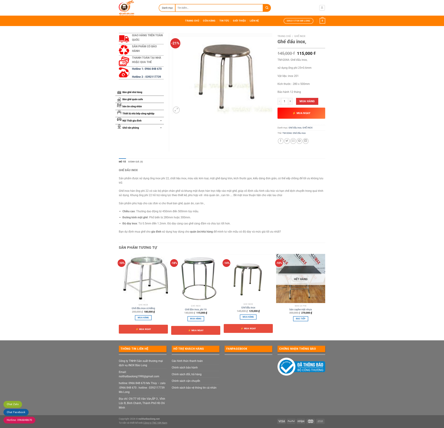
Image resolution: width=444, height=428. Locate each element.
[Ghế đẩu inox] (248, 277)
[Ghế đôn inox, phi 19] (195, 278)
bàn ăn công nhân (132, 106)
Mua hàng (307, 101)
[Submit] (267, 8)
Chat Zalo (13, 404)
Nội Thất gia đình (132, 120)
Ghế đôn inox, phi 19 (196, 309)
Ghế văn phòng (130, 127)
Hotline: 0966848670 (19, 420)
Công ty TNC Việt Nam (155, 422)
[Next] (325, 297)
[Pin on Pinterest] (299, 141)
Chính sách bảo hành (185, 367)
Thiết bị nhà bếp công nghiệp (138, 113)
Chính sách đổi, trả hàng (187, 374)
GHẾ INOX (299, 36)
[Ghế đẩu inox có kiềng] (143, 278)
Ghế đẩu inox (295, 127)
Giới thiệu (239, 20)
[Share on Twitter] (287, 141)
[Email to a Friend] (293, 141)
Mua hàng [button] (143, 317)
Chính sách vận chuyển (186, 381)
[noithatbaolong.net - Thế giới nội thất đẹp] (136, 8)
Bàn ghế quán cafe (132, 99)
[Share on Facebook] (281, 141)
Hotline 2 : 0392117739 (146, 76)
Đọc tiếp (301, 318)
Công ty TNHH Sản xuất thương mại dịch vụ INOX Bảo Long (141, 363)
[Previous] (119, 297)
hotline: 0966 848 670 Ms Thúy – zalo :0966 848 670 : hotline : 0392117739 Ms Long (142, 387)
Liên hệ (254, 20)
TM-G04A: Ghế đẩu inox (294, 133)
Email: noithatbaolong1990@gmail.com (139, 374)
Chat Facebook (16, 412)
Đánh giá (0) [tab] (135, 161)
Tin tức (224, 20)
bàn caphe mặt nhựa (300, 309)
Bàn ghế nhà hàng (132, 92)
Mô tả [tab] (122, 161)
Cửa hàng (209, 20)
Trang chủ (192, 20)
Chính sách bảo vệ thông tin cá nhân (194, 387)
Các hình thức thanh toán (187, 361)
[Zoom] (176, 110)
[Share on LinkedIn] (306, 141)
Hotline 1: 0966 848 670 (147, 68)
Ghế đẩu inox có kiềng (143, 308)
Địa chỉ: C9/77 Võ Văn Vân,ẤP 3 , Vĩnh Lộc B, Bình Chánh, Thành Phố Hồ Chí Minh (142, 403)
